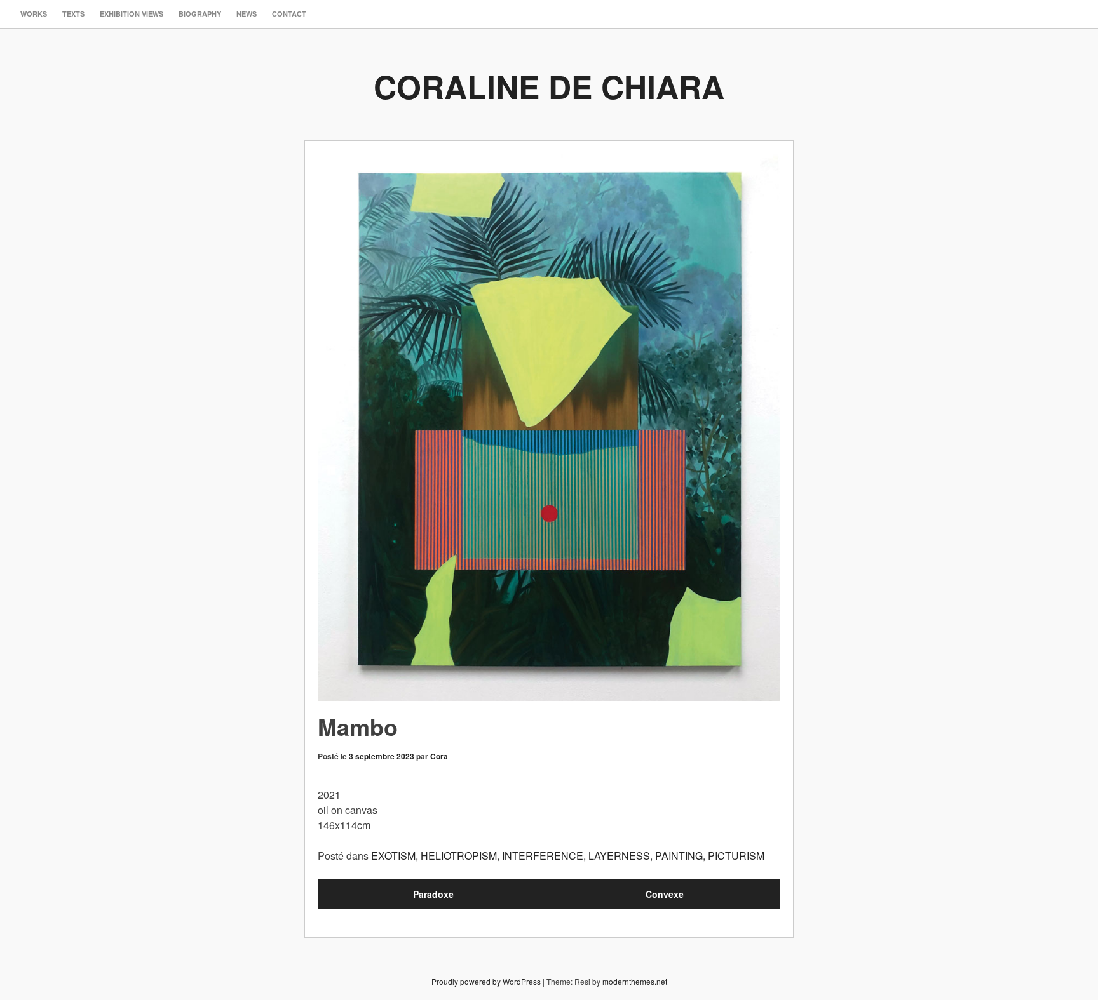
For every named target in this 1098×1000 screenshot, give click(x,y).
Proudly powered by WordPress (486, 981)
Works (33, 13)
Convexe (665, 894)
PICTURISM (736, 855)
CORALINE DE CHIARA (549, 86)
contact (289, 13)
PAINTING (679, 855)
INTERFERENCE (542, 855)
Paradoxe (433, 894)
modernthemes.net (634, 981)
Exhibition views (131, 13)
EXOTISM (393, 855)
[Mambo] (549, 427)
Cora (439, 756)
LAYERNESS (619, 855)
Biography (200, 13)
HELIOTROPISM (459, 855)
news (246, 13)
